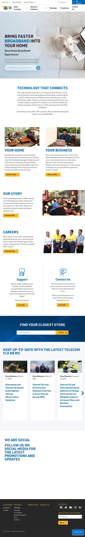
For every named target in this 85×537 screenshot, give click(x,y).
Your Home (7, 505)
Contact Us (75, 8)
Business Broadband (20, 515)
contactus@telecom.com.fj (18, 531)
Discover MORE (10, 215)
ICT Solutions (18, 512)
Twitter (66, 507)
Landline (5, 510)
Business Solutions (34, 8)
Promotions (64, 8)
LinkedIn (80, 507)
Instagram (75, 507)
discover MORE (10, 251)
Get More (16, 520)
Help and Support (29, 2)
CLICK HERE (21, 305)
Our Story (5, 2)
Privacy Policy (6, 531)
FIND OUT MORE (11, 174)
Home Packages (17, 8)
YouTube (70, 507)
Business (18, 505)
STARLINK (17, 508)
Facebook (61, 507)
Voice (15, 517)
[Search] (38, 68)
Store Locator (8, 6)
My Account (78, 2)
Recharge (53, 8)
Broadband (6, 508)
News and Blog (16, 2)
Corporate (17, 510)
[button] (78, 532)
